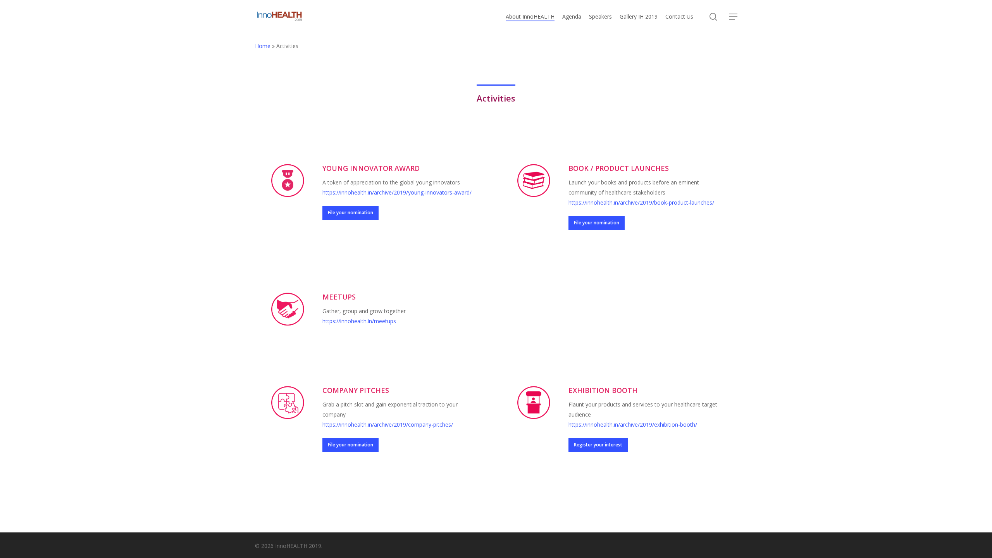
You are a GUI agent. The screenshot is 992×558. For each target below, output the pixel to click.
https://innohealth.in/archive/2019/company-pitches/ (387, 424)
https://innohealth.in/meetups (359, 321)
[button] (733, 17)
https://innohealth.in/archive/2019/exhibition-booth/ (632, 424)
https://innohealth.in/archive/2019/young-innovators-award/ (397, 192)
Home (262, 46)
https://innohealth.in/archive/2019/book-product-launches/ (641, 202)
